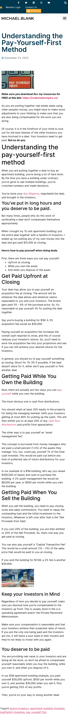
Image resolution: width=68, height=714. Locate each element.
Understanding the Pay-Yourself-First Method (32, 42)
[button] (65, 3)
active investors (19, 708)
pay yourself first (36, 712)
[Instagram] (41, 2)
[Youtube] (49, 2)
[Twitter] (26, 2)
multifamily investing (12, 712)
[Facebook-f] (18, 2)
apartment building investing (47, 708)
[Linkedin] (33, 2)
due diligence (31, 193)
